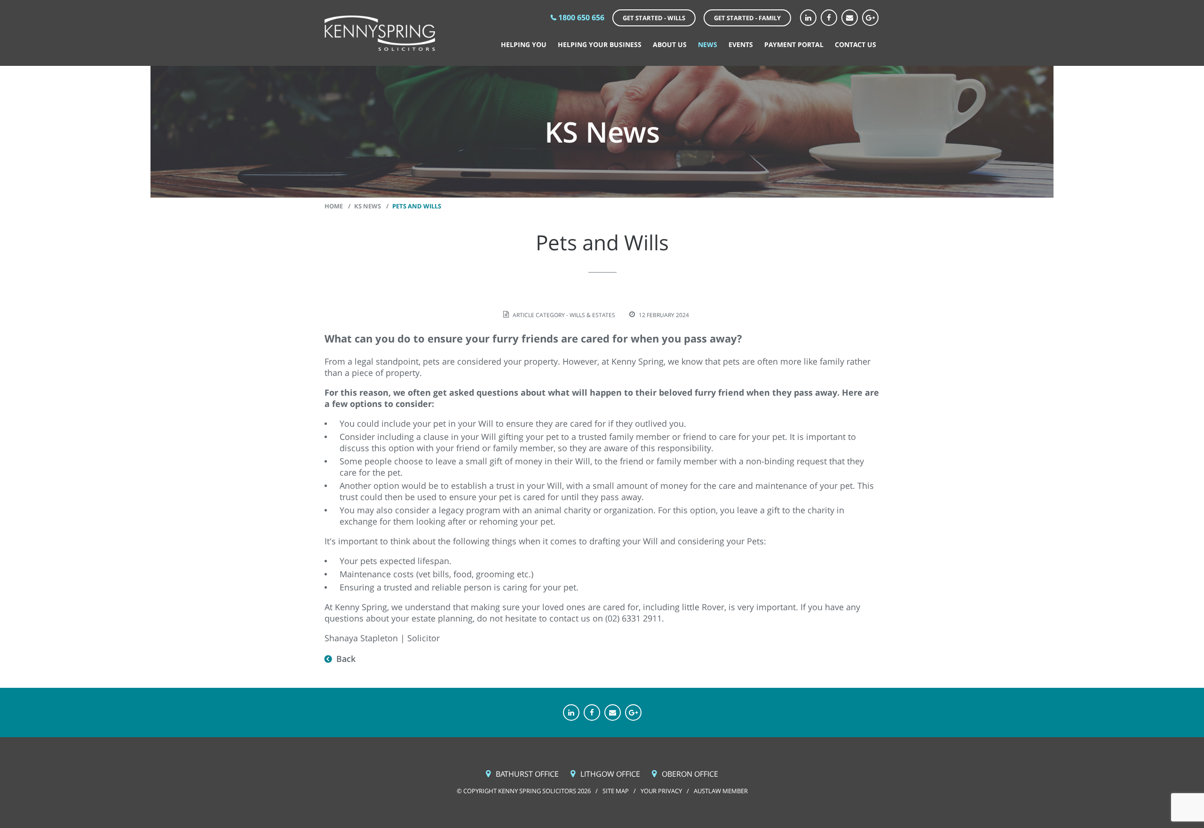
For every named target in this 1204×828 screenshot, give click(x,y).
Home (334, 206)
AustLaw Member (721, 791)
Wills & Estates (592, 315)
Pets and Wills (416, 206)
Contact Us (855, 44)
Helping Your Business (600, 44)
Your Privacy (661, 791)
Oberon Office (690, 774)
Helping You (524, 44)
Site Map (615, 791)
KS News (367, 206)
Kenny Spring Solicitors (380, 33)
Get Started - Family (747, 18)
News (707, 44)
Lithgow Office (610, 774)
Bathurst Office (527, 774)
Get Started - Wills (654, 18)
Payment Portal (794, 44)
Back (346, 658)
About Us (670, 44)
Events (741, 44)
